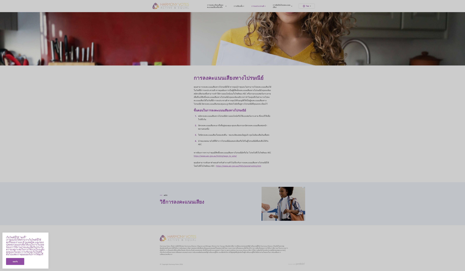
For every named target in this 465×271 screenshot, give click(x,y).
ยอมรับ (15, 261)
